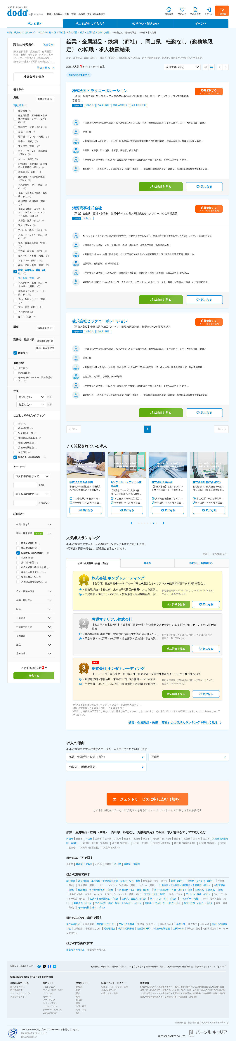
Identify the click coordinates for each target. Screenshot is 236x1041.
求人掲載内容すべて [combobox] (27, 476)
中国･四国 (51, 32)
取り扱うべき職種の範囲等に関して (149, 966)
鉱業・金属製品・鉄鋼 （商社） (96, 32)
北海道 (79, 987)
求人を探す (35, 23)
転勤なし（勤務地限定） (83, 766)
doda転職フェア (108, 990)
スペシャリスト (50, 1003)
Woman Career (50, 1013)
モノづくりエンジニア (53, 990)
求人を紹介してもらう (90, 23)
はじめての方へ (17, 987)
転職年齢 (197, 993)
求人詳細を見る (160, 186)
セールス (47, 997)
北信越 (79, 1000)
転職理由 (187, 993)
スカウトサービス (18, 997)
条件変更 (48, 44)
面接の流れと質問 (170, 990)
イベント (201, 23)
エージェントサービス (20, 993)
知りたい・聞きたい (145, 23)
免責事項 (199, 966)
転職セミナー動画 (109, 993)
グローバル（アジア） (53, 1009)
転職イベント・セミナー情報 (114, 987)
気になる (206, 186)
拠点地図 (192, 1022)
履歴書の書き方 (165, 987)
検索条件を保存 (34, 76)
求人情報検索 (16, 990)
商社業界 (72, 32)
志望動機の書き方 (203, 987)
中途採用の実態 (210, 993)
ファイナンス (49, 1000)
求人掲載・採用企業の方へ (213, 1022)
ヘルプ (223, 966)
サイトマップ (211, 966)
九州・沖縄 (81, 1009)
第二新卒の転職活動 (216, 990)
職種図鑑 (183, 997)
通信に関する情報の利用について (116, 966)
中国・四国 (81, 1006)
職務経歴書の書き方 (184, 987)
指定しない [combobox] (25, 397)
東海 (78, 997)
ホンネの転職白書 (168, 997)
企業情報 (193, 997)
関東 (78, 993)
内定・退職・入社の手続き (193, 990)
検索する (34, 675)
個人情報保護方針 (29, 1037)
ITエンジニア (49, 987)
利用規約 (95, 966)
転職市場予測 (152, 997)
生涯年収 (177, 993)
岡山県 (62, 32)
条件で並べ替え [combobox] (175, 67)
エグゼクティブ (50, 1006)
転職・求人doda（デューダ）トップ (25, 32)
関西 (78, 1003)
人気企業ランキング (151, 993)
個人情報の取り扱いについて (34, 1033)
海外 (78, 1013)
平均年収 (166, 993)
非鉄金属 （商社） (27, 278)
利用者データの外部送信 (179, 966)
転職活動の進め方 (148, 987)
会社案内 (179, 1022)
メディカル (48, 993)
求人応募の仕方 (153, 990)
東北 (78, 990)
